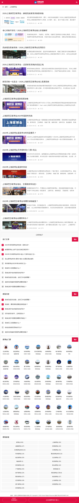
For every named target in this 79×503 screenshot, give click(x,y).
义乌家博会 (56, 480)
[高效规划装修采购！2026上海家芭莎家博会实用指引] (14, 54)
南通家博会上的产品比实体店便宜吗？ (17, 249)
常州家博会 (19, 453)
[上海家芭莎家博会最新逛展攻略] (14, 106)
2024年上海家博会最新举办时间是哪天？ (19, 133)
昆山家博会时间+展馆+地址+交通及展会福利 (19, 259)
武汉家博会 (19, 480)
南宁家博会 (19, 472)
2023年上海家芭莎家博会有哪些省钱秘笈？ (20, 201)
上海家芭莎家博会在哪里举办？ (15, 218)
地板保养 (19, 461)
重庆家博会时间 (56, 453)
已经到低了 (39, 235)
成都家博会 (19, 446)
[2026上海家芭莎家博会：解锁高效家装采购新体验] (14, 20)
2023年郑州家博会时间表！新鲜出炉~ (17, 245)
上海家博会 (13, 7)
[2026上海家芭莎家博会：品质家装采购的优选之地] (14, 71)
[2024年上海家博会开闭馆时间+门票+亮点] (14, 157)
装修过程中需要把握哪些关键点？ (16, 286)
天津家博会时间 (19, 450)
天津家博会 (56, 450)
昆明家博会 (56, 446)
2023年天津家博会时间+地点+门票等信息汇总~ (20, 254)
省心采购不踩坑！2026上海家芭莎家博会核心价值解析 (24, 30)
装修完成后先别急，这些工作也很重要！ (18, 277)
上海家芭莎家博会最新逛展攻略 (15, 99)
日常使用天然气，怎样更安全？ (15, 313)
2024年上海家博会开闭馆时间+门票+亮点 (19, 150)
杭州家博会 (56, 461)
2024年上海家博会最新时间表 (14, 167)
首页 (6, 7)
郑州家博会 (19, 465)
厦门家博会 (19, 484)
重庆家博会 (19, 476)
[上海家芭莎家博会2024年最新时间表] (14, 123)
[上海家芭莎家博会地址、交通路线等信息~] (14, 191)
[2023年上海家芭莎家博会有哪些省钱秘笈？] (14, 208)
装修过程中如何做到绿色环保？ (15, 273)
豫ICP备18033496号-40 (62, 495)
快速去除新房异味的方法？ (13, 327)
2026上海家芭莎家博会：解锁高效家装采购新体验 (23, 13)
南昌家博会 (56, 476)
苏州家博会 (19, 488)
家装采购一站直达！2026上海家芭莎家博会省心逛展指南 (25, 82)
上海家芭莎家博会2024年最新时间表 (17, 116)
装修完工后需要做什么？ (13, 268)
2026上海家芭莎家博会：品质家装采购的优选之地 (23, 65)
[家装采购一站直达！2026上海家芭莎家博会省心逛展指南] (14, 88)
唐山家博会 (56, 465)
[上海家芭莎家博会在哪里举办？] (14, 225)
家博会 (19, 442)
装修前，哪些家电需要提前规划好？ (16, 304)
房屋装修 (56, 469)
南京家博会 (19, 457)
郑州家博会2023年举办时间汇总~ (15, 263)
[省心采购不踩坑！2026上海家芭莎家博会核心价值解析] (14, 37)
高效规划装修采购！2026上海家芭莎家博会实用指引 (23, 47)
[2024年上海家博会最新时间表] (14, 174)
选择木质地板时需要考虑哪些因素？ (16, 282)
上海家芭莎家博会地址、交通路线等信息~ (19, 184)
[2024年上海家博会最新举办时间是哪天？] (14, 140)
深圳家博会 (56, 484)
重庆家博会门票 (56, 472)
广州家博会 (19, 469)
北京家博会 (56, 457)
